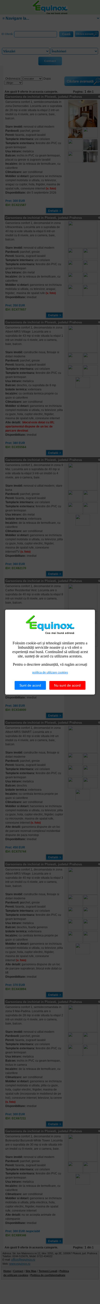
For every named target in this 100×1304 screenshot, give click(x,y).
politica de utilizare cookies (50, 672)
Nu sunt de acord (67, 685)
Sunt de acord (30, 685)
